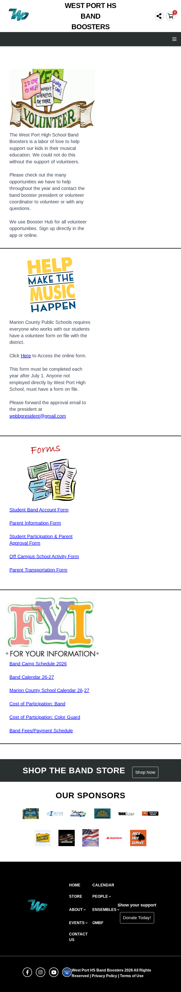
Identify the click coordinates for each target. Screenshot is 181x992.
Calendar (103, 885)
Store (75, 896)
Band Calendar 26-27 (31, 677)
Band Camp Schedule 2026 (38, 663)
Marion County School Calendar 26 (45, 690)
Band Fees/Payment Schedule (41, 730)
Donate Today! (137, 917)
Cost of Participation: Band (37, 703)
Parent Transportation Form (38, 569)
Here (26, 355)
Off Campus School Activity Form (44, 556)
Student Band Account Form (39, 509)
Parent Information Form (35, 523)
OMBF (97, 923)
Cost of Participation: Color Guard (44, 717)
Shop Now (145, 772)
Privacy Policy (104, 976)
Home (74, 885)
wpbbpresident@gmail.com (37, 416)
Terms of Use (132, 976)
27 (86, 690)
